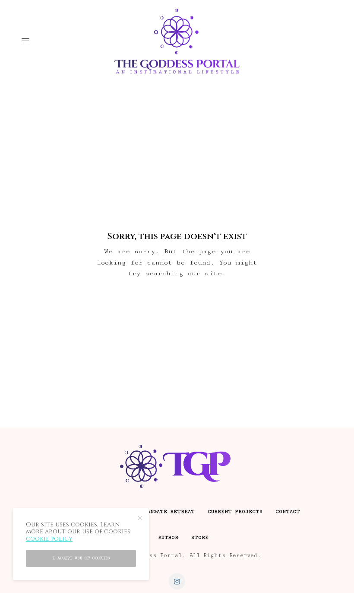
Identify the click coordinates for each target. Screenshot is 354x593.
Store (200, 537)
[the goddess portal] (176, 41)
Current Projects (235, 511)
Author (168, 537)
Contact (287, 511)
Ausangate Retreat (166, 511)
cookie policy (49, 539)
